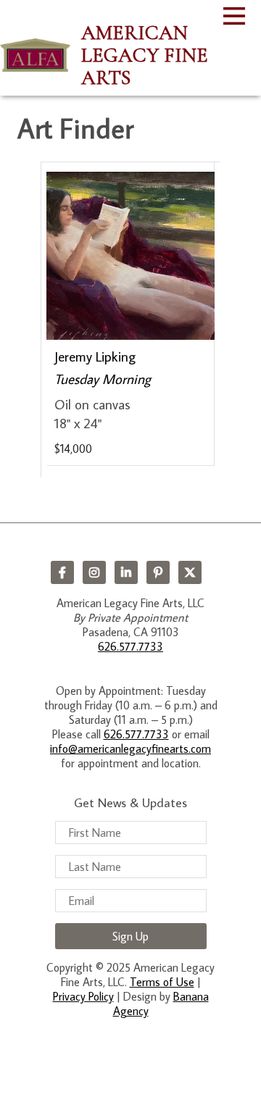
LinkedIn (126, 572)
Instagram (94, 572)
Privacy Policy (83, 996)
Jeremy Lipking (95, 356)
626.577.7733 (130, 646)
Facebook (62, 572)
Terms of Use (162, 982)
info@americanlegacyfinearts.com (130, 748)
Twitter (190, 572)
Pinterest (158, 572)
